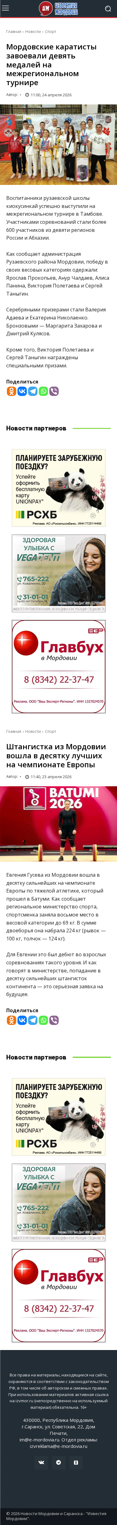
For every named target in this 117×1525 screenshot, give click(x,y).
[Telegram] (32, 391)
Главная (13, 31)
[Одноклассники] (76, 1462)
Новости (33, 31)
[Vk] (41, 1462)
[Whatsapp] (43, 391)
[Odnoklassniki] (11, 391)
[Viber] (54, 391)
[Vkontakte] (22, 391)
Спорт (50, 31)
